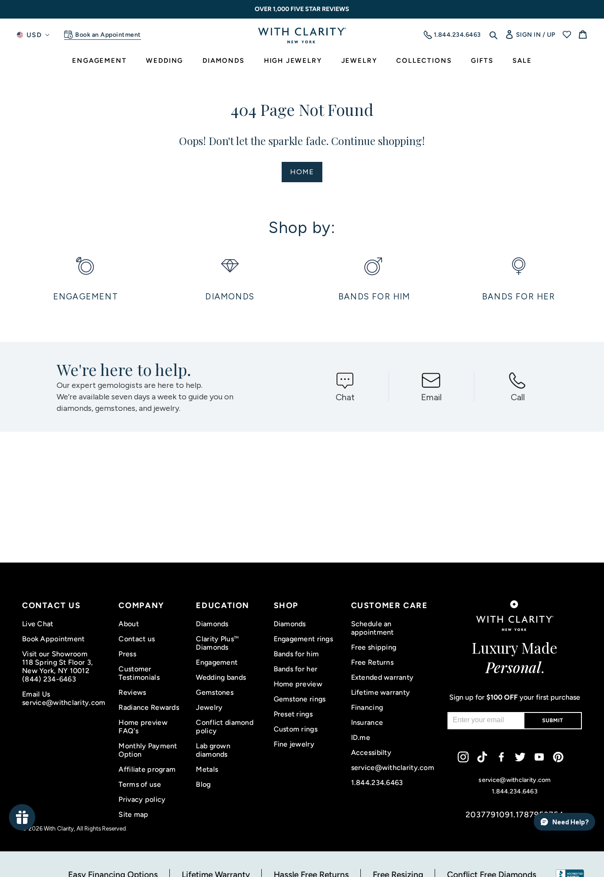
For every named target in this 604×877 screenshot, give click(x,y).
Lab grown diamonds (213, 750)
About (128, 624)
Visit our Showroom (55, 654)
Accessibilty (371, 752)
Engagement (216, 662)
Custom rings (295, 729)
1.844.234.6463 (377, 782)
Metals (207, 769)
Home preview (298, 684)
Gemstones (214, 692)
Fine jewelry (294, 744)
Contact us (137, 639)
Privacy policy (142, 799)
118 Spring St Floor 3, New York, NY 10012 (57, 666)
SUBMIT (553, 720)
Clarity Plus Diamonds (217, 643)
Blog (203, 784)
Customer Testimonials (139, 673)
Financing (367, 707)
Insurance (367, 722)
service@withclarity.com (63, 702)
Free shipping (374, 647)
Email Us (36, 694)
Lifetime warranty (380, 692)
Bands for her (296, 669)
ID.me (360, 737)
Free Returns (372, 662)
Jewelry (209, 707)
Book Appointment (53, 639)
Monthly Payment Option (148, 750)
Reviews (132, 692)
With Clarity (59, 828)
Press (127, 654)
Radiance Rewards (149, 707)
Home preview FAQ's (143, 726)
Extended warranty (382, 677)
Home (302, 172)
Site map (133, 814)
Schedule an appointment (372, 628)
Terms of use (140, 784)
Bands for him (296, 654)
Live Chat (38, 624)
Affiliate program (147, 769)
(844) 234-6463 (49, 679)
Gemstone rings (300, 699)
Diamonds (212, 624)
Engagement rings (303, 639)
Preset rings (293, 714)
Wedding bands (221, 677)
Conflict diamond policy (224, 726)
